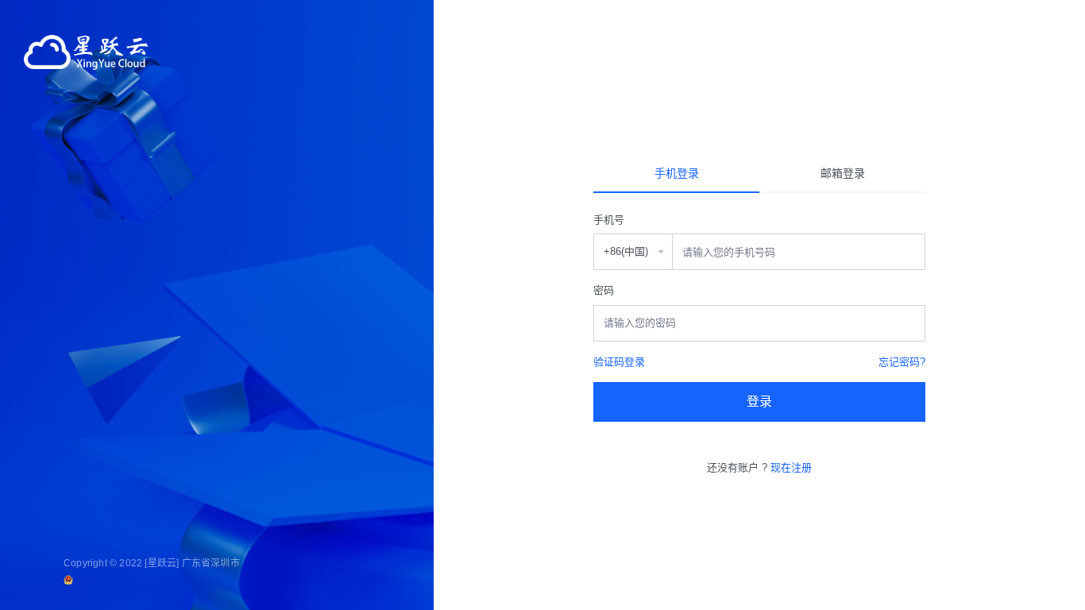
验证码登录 (619, 362)
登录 (759, 401)
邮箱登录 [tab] (843, 173)
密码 (603, 290)
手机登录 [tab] (676, 173)
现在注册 (791, 467)
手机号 (608, 220)
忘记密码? (901, 362)
